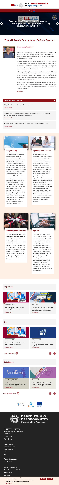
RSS (5, 454)
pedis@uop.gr (8, 439)
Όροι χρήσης (7, 475)
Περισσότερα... (20, 91)
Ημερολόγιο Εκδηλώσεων (9, 393)
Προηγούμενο (1, 23)
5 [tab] (32, 23)
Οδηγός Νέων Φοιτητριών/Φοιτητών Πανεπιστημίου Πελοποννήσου (21, 104)
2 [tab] (25, 23)
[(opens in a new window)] (20, 404)
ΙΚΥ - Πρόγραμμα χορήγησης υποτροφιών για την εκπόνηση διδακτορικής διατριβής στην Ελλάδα (43, 344)
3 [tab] (27, 23)
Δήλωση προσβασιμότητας (10, 467)
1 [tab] (22, 23)
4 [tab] (29, 23)
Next (57, 23)
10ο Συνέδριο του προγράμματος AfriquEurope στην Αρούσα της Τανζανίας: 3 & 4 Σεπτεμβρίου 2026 (16, 384)
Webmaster (7, 452)
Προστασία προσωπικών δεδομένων (13, 470)
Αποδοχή (42, 478)
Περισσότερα (7, 107)
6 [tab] (34, 23)
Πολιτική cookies (8, 472)
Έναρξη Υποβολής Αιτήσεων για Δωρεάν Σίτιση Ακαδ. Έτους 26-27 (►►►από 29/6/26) (26, 123)
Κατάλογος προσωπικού (10, 446)
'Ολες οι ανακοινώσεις (9, 353)
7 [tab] (36, 23)
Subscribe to (3, 94)
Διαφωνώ (50, 478)
